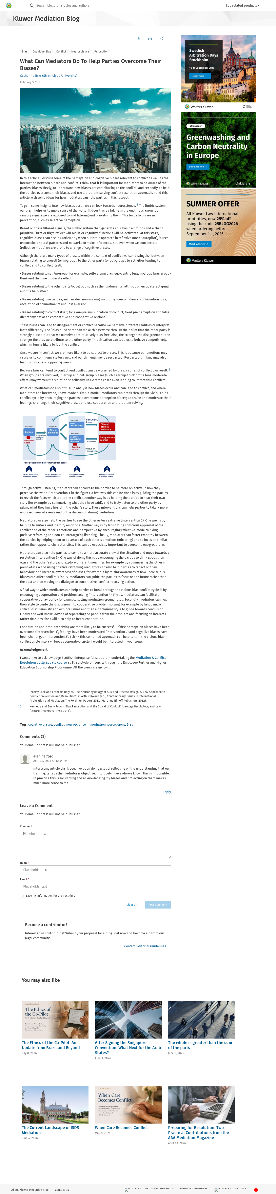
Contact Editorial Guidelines (145, 946)
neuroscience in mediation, (86, 724)
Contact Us (62, 1190)
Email (24, 879)
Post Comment (158, 905)
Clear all (131, 905)
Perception (101, 51)
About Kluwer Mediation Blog (29, 1190)
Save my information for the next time (50, 895)
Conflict (61, 51)
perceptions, (116, 724)
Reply (166, 792)
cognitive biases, (40, 724)
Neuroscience (80, 51)
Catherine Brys (30, 76)
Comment (26, 826)
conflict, (59, 724)
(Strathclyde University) (59, 76)
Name (24, 863)
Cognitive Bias (42, 51)
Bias (24, 51)
